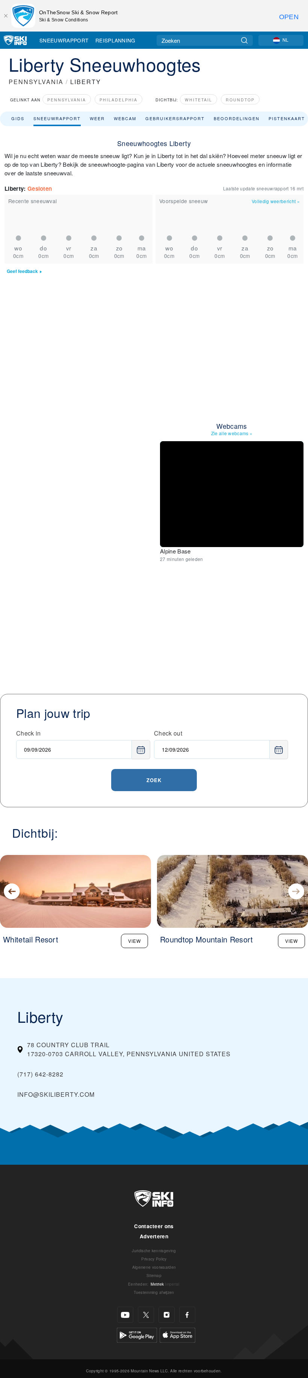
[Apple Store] (177, 1334)
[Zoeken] (244, 40)
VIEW (134, 941)
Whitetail (198, 100)
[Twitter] (146, 1315)
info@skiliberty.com (56, 1094)
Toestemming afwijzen (154, 1292)
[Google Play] (137, 1334)
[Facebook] (187, 1315)
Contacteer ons (154, 1226)
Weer (97, 118)
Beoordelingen (237, 118)
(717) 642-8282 (40, 1074)
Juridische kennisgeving (154, 1250)
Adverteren (154, 1236)
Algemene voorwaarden (154, 1267)
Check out (168, 733)
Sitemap (154, 1275)
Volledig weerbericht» (276, 201)
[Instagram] (167, 1315)
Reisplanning (115, 40)
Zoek (154, 780)
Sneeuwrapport (63, 40)
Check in (28, 733)
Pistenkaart (287, 118)
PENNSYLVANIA (36, 81)
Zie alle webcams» (232, 433)
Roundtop (240, 100)
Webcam (125, 118)
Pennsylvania (66, 100)
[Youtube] (125, 1315)
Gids (17, 118)
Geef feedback (22, 271)
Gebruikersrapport (175, 118)
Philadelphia (118, 100)
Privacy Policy (153, 1259)
